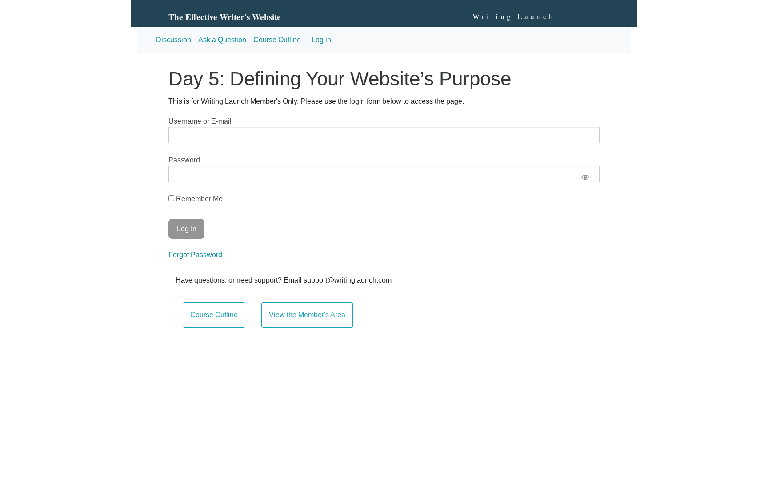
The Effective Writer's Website (224, 17)
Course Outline (277, 40)
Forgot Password (195, 255)
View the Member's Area (307, 315)
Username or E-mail (200, 121)
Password (184, 160)
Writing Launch (514, 16)
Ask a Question (222, 40)
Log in (321, 40)
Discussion (173, 40)
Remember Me (198, 198)
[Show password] (585, 177)
